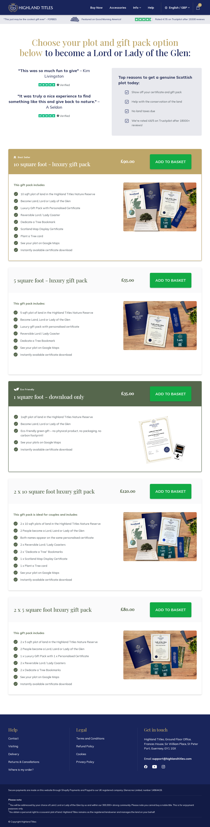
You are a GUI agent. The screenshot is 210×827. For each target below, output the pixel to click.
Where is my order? (21, 769)
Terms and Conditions (90, 738)
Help (151, 7)
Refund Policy (85, 746)
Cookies (81, 754)
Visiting (13, 746)
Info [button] (135, 7)
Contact (13, 738)
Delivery (13, 754)
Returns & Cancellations (23, 762)
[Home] (30, 7)
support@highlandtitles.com (172, 758)
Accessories (118, 7)
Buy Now (96, 7)
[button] (177, 7)
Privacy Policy (85, 762)
